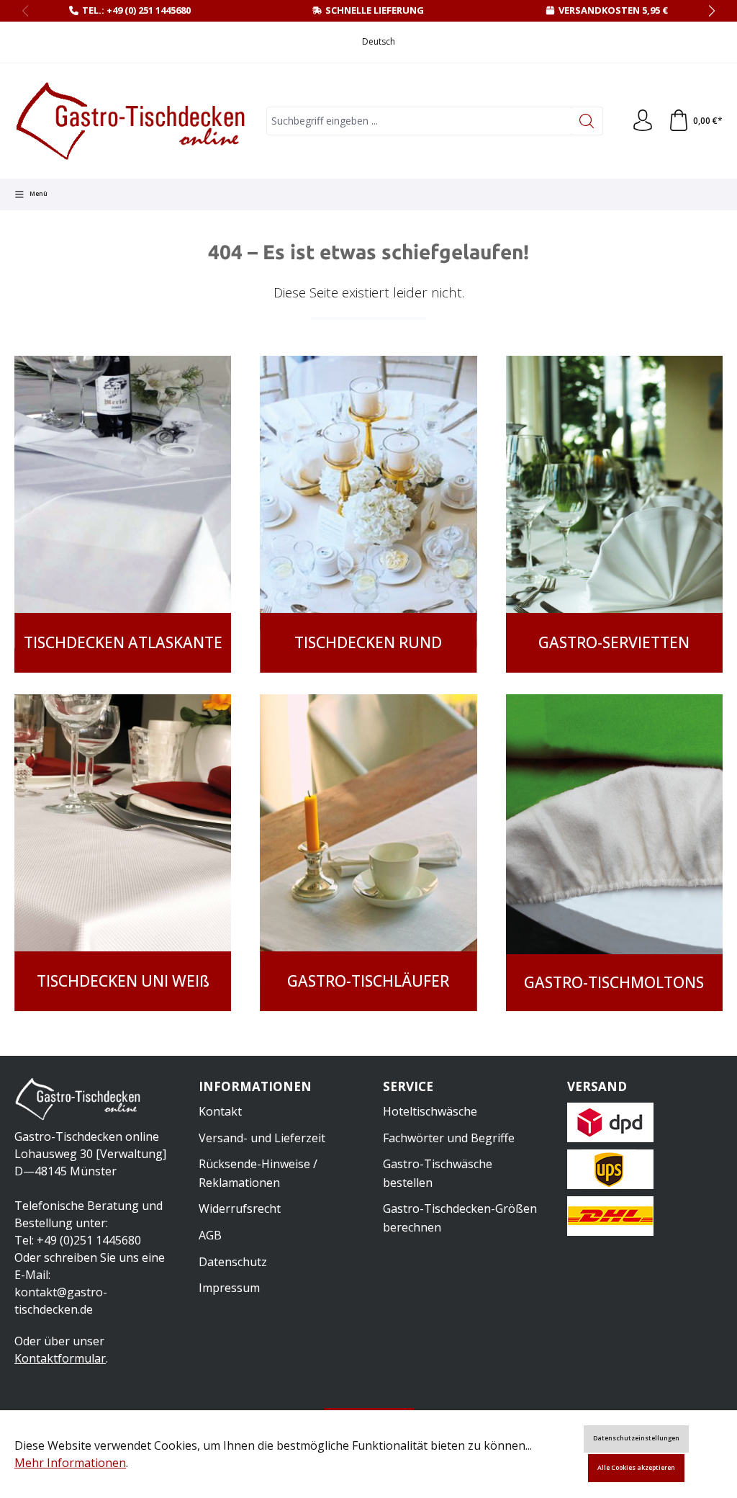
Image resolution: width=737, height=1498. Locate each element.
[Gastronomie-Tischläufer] (368, 852)
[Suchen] (587, 121)
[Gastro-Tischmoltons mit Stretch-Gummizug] (614, 852)
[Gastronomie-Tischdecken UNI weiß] (122, 852)
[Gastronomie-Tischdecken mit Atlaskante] (122, 514)
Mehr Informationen (70, 1463)
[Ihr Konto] (643, 121)
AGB (210, 1235)
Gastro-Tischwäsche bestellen (437, 1173)
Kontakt (220, 1111)
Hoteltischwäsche (430, 1111)
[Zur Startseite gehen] (133, 121)
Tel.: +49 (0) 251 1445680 (136, 10)
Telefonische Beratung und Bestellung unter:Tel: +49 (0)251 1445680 (88, 1223)
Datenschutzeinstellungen (636, 1438)
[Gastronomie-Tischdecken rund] (368, 514)
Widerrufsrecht (240, 1208)
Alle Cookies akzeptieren (636, 1467)
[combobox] (418, 121)
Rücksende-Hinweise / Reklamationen (258, 1173)
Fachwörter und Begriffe (449, 1138)
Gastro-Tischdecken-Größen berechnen (460, 1218)
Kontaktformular (60, 1358)
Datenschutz (233, 1262)
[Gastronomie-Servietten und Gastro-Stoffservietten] (614, 514)
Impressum (229, 1288)
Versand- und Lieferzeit (262, 1138)
